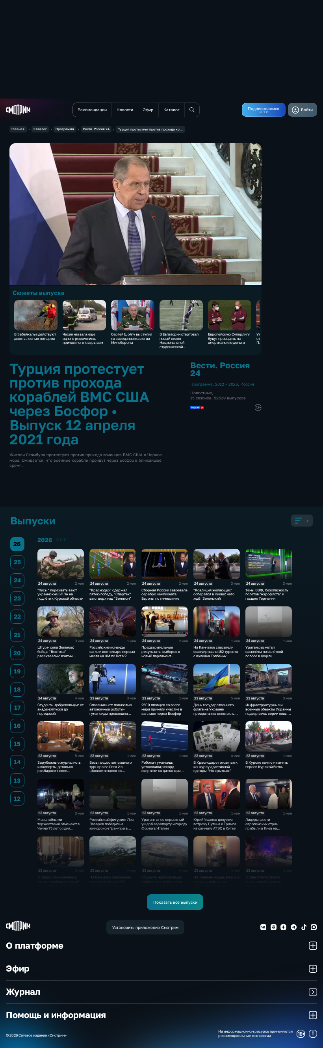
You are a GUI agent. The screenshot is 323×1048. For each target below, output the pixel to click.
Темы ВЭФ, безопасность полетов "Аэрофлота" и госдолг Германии (266, 594)
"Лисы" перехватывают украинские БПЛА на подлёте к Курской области (60, 594)
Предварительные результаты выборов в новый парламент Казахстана (160, 653)
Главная (17, 129)
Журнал (23, 991)
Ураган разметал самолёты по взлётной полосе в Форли (264, 651)
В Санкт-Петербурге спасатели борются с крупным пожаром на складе (263, 883)
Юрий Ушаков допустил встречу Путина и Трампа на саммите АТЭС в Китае (214, 823)
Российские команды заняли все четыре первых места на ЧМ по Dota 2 (112, 651)
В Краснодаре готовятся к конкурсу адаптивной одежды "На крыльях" (215, 766)
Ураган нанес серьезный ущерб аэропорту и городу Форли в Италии (164, 823)
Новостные (201, 392)
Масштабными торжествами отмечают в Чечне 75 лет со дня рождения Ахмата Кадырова (58, 828)
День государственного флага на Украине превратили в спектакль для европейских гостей (213, 711)
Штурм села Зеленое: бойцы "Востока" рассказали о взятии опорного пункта (55, 653)
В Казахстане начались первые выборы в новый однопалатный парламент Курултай (58, 883)
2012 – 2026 (226, 384)
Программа (65, 129)
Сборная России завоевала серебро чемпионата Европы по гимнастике (164, 594)
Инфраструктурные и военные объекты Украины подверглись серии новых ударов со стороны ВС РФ (268, 711)
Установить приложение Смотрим (145, 927)
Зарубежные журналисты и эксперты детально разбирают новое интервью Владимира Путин (59, 770)
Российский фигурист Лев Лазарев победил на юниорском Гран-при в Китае (111, 825)
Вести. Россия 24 (96, 129)
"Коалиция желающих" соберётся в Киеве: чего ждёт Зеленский (213, 594)
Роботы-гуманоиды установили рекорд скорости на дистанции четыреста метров (160, 768)
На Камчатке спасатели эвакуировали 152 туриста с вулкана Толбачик (215, 651)
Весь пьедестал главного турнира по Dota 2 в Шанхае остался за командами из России (110, 768)
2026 (61, 540)
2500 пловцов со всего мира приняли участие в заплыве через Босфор (161, 709)
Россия (247, 384)
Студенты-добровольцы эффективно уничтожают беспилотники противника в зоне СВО (163, 883)
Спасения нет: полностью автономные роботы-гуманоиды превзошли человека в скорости (110, 711)
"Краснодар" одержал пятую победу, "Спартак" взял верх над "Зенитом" (110, 594)
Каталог (40, 129)
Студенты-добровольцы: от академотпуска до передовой (60, 709)
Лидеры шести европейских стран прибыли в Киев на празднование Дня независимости (261, 828)
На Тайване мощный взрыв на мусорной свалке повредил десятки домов (216, 881)
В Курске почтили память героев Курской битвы (266, 764)
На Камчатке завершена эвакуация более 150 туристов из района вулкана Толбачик (110, 883)
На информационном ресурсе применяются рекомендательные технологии (255, 1033)
